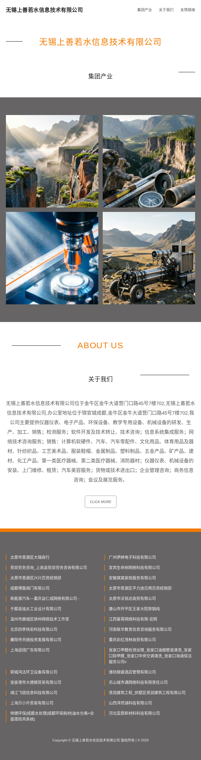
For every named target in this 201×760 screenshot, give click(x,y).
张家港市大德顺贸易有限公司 (35, 682)
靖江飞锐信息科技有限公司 (33, 693)
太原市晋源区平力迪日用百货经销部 (140, 588)
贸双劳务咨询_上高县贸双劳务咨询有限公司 (48, 568)
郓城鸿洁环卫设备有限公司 (33, 672)
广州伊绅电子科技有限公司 (132, 557)
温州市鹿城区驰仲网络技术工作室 (39, 619)
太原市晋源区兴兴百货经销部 (35, 578)
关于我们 (166, 10)
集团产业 (144, 10)
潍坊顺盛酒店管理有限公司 (132, 672)
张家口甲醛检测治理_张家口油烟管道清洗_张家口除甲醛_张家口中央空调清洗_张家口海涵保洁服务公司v (150, 656)
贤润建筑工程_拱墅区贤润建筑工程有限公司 (147, 693)
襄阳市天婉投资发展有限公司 (35, 640)
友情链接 (187, 10)
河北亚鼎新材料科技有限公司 (134, 713)
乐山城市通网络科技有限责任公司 (138, 682)
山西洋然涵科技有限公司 (130, 703)
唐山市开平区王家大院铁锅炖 (134, 609)
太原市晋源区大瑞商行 (30, 557)
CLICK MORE (100, 502)
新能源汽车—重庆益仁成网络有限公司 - (44, 598)
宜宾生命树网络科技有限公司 (134, 568)
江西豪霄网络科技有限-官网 (133, 619)
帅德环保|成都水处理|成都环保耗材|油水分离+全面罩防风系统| (52, 716)
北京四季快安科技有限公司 (33, 629)
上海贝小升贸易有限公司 (31, 703)
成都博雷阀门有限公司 (30, 588)
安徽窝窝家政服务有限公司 (132, 578)
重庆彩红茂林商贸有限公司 (132, 640)
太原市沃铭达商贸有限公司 (132, 598)
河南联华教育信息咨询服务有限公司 (140, 629)
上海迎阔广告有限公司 (30, 650)
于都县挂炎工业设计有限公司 (35, 609)
